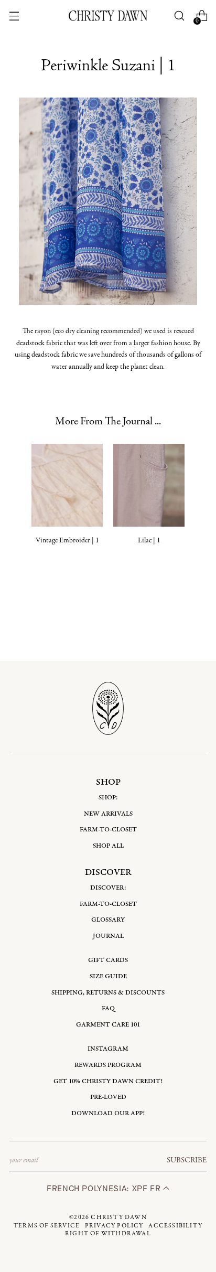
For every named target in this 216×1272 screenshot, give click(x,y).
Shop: (108, 797)
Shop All (108, 845)
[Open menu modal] (14, 16)
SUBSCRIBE (187, 1160)
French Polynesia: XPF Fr (105, 1188)
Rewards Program (108, 1065)
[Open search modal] (179, 16)
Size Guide (108, 976)
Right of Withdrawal (108, 1234)
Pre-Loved (108, 1097)
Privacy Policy (114, 1226)
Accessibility (175, 1226)
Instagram (108, 1048)
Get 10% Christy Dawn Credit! (108, 1081)
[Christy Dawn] (108, 15)
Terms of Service (47, 1226)
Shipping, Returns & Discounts (108, 992)
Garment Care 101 (108, 1024)
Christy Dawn (118, 1217)
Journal (108, 936)
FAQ (108, 1008)
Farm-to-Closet (108, 829)
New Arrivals (108, 813)
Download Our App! (108, 1113)
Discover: (108, 887)
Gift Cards (108, 960)
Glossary (108, 919)
